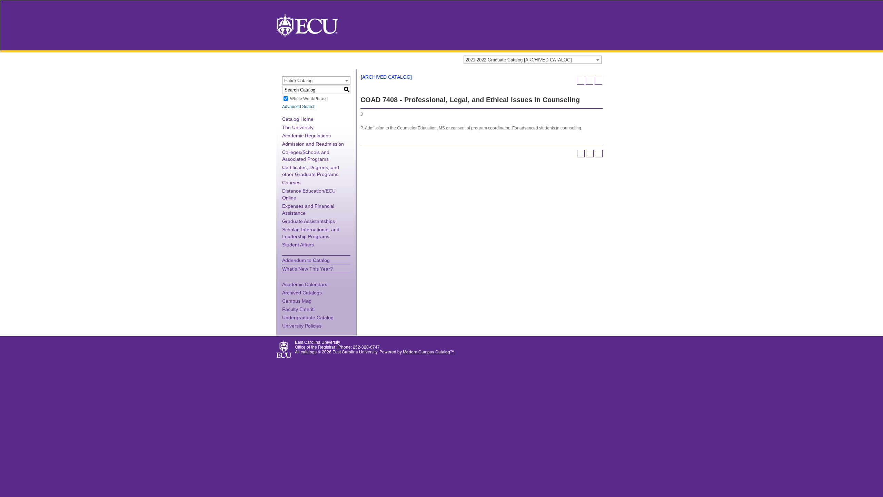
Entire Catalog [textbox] (298, 80)
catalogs (309, 351)
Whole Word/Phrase (309, 98)
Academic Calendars (304, 284)
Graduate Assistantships (308, 221)
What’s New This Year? (307, 269)
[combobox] (533, 60)
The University (298, 127)
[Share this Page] (580, 81)
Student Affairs (298, 244)
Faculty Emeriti (298, 309)
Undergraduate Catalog (308, 317)
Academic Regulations (306, 135)
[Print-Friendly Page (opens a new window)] (589, 81)
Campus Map (296, 301)
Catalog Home (298, 119)
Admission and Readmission (313, 144)
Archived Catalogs (302, 292)
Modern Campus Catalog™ (428, 351)
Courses (291, 182)
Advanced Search (299, 106)
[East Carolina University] (307, 25)
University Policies (301, 326)
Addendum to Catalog (306, 260)
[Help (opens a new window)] (598, 81)
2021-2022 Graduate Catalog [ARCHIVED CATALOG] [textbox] (519, 59)
